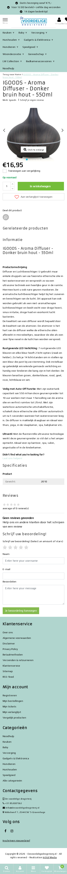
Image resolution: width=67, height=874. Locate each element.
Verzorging (37, 32)
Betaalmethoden (13, 654)
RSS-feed (8, 676)
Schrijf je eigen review (32, 100)
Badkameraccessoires (39, 61)
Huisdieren (9, 46)
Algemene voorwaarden (17, 637)
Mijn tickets (9, 706)
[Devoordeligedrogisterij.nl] (33, 21)
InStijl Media (50, 857)
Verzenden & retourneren (18, 660)
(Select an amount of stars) (33, 541)
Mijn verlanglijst (12, 712)
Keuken (7, 32)
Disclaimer (9, 643)
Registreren (10, 695)
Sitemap (8, 671)
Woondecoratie (12, 54)
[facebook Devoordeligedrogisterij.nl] (5, 831)
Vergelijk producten (14, 717)
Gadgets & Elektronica (37, 39)
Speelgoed (29, 46)
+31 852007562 (13, 803)
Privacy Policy (10, 649)
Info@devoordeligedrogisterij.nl (22, 807)
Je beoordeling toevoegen (21, 610)
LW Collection (11, 61)
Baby (21, 32)
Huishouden (10, 39)
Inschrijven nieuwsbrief (16, 840)
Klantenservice (11, 665)
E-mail (6, 569)
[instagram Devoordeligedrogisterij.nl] (11, 831)
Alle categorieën (12, 780)
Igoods (12, 100)
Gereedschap (36, 54)
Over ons (8, 632)
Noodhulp (8, 68)
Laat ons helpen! (12, 458)
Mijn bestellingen (13, 700)
